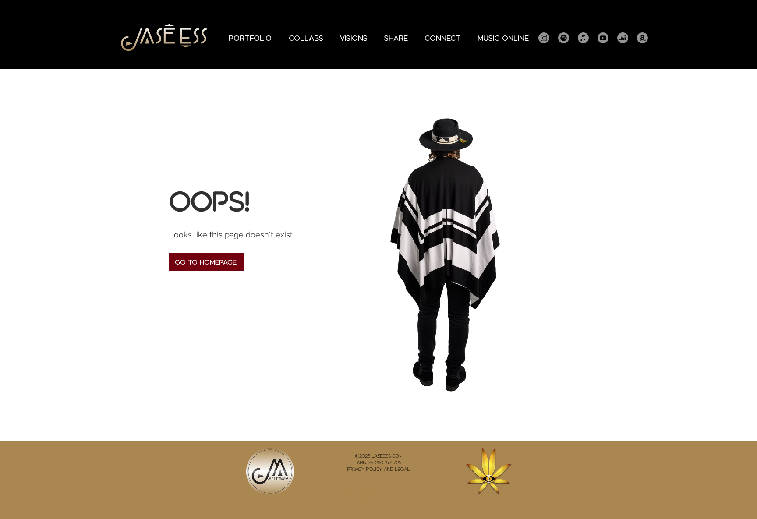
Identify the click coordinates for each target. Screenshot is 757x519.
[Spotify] (563, 37)
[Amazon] (642, 37)
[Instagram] (543, 37)
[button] (250, 38)
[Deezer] (622, 37)
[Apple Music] (583, 37)
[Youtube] (603, 37)
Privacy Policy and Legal (378, 469)
